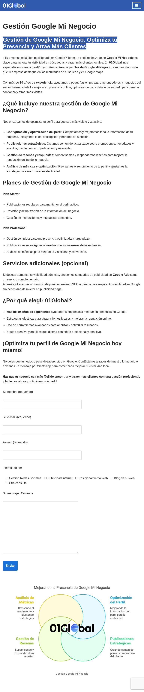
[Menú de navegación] (136, 5)
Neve (6, 688)
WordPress (45, 688)
